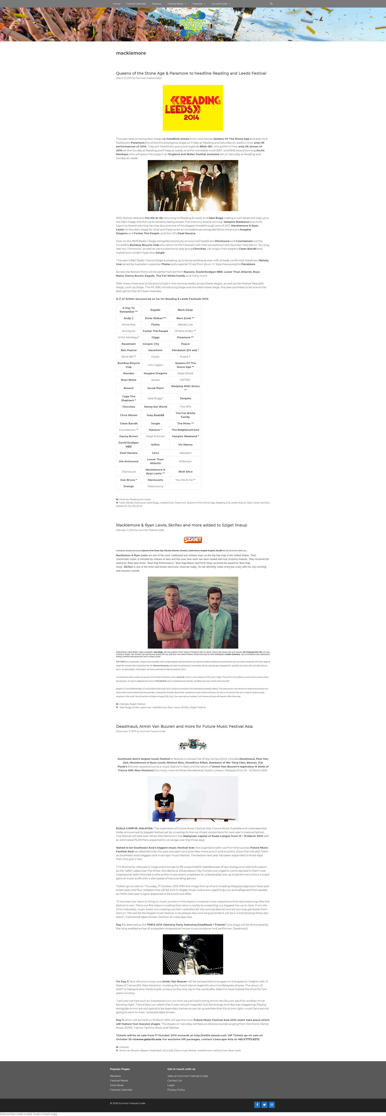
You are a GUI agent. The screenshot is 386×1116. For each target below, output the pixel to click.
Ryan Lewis (253, 502)
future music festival (185, 1050)
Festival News (175, 3)
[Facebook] (257, 1105)
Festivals (197, 3)
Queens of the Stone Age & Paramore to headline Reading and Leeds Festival (191, 73)
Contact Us (174, 1080)
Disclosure (140, 502)
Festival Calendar (136, 3)
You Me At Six (135, 506)
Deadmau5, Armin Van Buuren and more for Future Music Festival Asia (184, 726)
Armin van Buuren (129, 1050)
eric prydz (167, 1050)
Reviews (156, 3)
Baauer (144, 1050)
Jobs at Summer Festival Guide (187, 1075)
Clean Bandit (126, 502)
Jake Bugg (152, 502)
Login (171, 1085)
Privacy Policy (176, 1089)
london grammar (141, 707)
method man (220, 1050)
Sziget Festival (137, 704)
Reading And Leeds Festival (231, 502)
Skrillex (185, 707)
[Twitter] (264, 1105)
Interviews (117, 1085)
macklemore (167, 502)
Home (116, 3)
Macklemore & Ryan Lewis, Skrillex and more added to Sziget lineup (181, 525)
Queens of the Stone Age (201, 502)
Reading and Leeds (140, 499)
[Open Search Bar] (271, 4)
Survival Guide (219, 3)
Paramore (180, 502)
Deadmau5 (155, 1050)
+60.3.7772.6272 (248, 1039)
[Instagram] (272, 1105)
